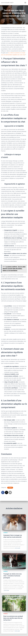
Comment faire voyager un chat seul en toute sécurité (12, 536)
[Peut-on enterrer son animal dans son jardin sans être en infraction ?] (14, 603)
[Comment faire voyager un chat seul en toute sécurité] (14, 522)
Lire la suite (17, 548)
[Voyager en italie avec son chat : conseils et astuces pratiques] (14, 560)
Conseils (10, 487)
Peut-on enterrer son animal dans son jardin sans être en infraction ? (13, 618)
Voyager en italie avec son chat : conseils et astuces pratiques (12, 575)
